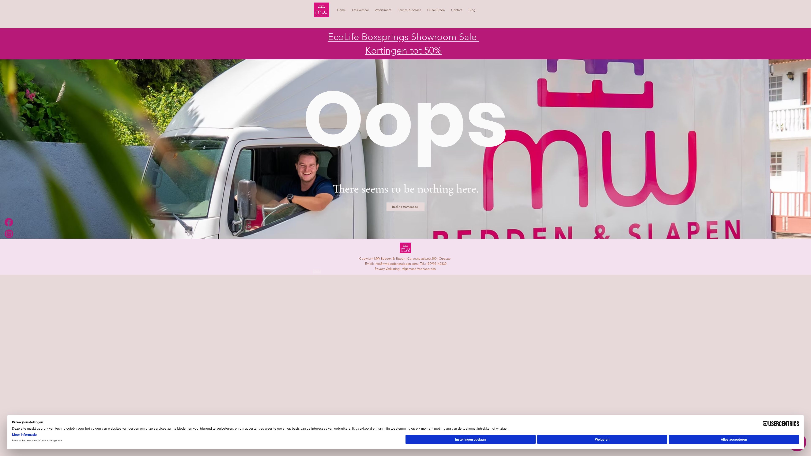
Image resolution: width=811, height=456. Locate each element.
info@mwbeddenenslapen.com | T (398, 264)
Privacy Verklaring (387, 269)
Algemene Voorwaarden (419, 269)
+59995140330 (436, 264)
